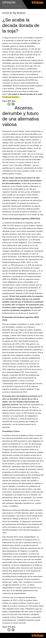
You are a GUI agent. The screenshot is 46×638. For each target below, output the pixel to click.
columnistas (13, 6)
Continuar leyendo (11, 97)
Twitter (8, 104)
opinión (8, 2)
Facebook (13, 104)
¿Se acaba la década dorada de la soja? (20, 25)
